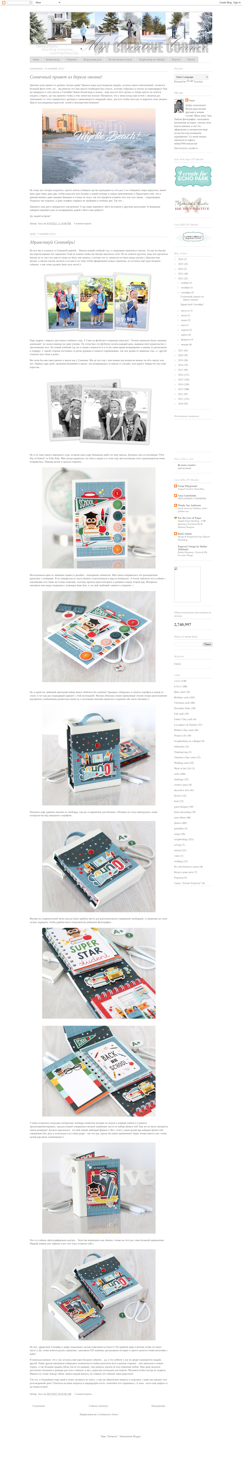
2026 (181, 259)
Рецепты (176, 59)
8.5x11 (177, 686)
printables (179, 828)
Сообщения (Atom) (108, 1414)
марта (184, 334)
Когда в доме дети (93, 59)
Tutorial (191, 59)
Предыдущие (158, 1405)
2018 (181, 365)
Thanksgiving (181, 752)
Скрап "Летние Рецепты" (187, 883)
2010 (181, 403)
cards (176, 773)
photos (177, 823)
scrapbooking (180, 839)
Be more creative (187, 465)
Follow (177, 663)
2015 (181, 379)
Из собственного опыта (120, 59)
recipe (177, 834)
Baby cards (179, 692)
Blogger (137, 1436)
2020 (181, 355)
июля (184, 315)
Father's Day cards (183, 719)
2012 (181, 394)
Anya (192, 100)
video (177, 855)
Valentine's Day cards (185, 757)
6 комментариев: (83, 223)
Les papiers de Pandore (185, 724)
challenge (179, 779)
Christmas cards (182, 702)
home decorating (182, 812)
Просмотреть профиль (186, 148)
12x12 (177, 681)
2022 (181, 278)
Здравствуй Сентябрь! (52, 242)
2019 (181, 360)
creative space (181, 784)
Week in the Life (182, 768)
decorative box (181, 790)
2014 (181, 384)
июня (184, 320)
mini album (180, 817)
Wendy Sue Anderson (189, 505)
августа (185, 310)
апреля (185, 330)
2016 (181, 374)
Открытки (72, 59)
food (176, 801)
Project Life (180, 735)
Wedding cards (181, 762)
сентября (186, 292)
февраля (185, 339)
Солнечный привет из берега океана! (66, 76)
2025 (181, 264)
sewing (177, 844)
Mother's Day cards (183, 730)
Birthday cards (181, 697)
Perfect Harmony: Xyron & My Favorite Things (192, 554)
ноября (185, 282)
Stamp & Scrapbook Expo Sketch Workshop (194, 538)
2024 (181, 268)
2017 (181, 369)
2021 (181, 350)
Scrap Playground (187, 486)
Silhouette (179, 746)
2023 (181, 273)
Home (36, 59)
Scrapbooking (53, 59)
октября (185, 287)
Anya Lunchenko (187, 495)
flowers (177, 795)
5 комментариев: (83, 1394)
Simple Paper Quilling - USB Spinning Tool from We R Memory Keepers (192, 524)
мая (183, 325)
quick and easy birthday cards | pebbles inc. (192, 510)
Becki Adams (185, 533)
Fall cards (179, 713)
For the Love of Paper (189, 518)
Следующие (38, 1405)
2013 (181, 389)
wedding (178, 861)
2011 (181, 399)
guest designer (181, 806)
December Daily (182, 708)
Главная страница (98, 1405)
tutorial (177, 850)
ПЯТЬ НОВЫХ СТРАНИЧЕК (192, 498)
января (185, 344)
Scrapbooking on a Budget (152, 59)
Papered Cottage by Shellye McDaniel (192, 548)
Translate (198, 81)
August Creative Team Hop (191, 488)
